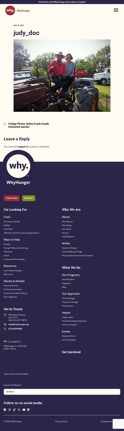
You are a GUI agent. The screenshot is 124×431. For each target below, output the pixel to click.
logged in (23, 146)
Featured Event (69, 336)
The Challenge (68, 298)
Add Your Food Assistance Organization (21, 232)
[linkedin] (29, 409)
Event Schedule (69, 339)
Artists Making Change (72, 251)
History (65, 232)
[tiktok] (15, 409)
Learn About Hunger (13, 270)
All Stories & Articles (13, 289)
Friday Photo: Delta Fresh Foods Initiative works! (28, 125)
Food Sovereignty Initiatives (74, 321)
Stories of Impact (69, 248)
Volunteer (8, 251)
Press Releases (10, 296)
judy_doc (26, 33)
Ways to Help (12, 239)
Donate (7, 244)
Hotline (7, 225)
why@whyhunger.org (18, 324)
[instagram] (10, 409)
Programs (66, 283)
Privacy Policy (61, 421)
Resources (10, 266)
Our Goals (66, 229)
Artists (7, 255)
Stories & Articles (14, 281)
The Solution (67, 306)
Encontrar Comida (12, 221)
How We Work (68, 279)
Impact (66, 312)
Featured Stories (11, 285)
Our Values (67, 225)
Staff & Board (68, 236)
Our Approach (71, 293)
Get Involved (71, 352)
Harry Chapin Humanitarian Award (77, 255)
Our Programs (71, 275)
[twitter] (20, 409)
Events (66, 331)
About (66, 217)
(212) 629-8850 (15, 328)
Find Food (11, 198)
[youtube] (24, 409)
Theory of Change (70, 302)
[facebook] (6, 409)
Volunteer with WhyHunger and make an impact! (62, 2)
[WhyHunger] (17, 13)
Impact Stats (67, 317)
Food (7, 217)
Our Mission (67, 221)
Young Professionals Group (16, 248)
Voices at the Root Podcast (15, 293)
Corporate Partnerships (14, 259)
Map (64, 287)
